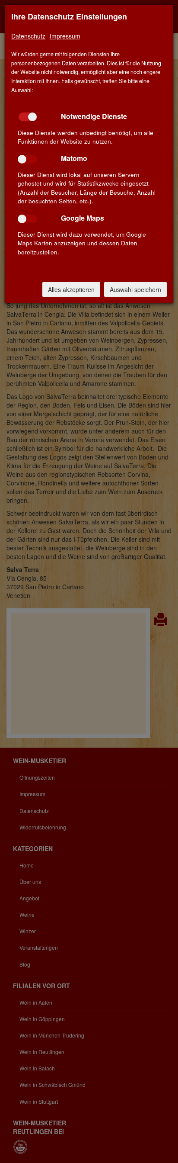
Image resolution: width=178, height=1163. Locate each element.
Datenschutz (28, 36)
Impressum (65, 36)
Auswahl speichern (135, 289)
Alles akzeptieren (71, 289)
